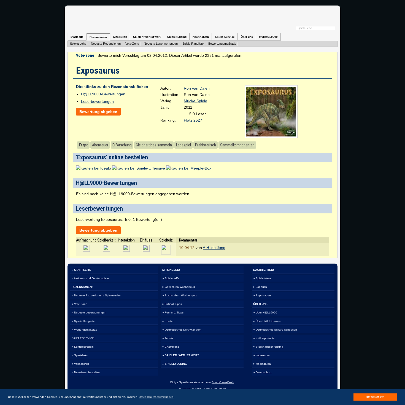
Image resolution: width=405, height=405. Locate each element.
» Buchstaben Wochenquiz (179, 295)
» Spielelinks (80, 355)
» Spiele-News (262, 278)
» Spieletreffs (170, 278)
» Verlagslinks (80, 363)
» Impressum (261, 355)
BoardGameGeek (223, 382)
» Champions (170, 346)
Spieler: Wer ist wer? (147, 36)
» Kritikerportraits (263, 338)
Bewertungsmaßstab (222, 43)
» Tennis (167, 338)
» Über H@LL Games (266, 321)
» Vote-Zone (79, 303)
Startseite (77, 36)
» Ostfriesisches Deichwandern (181, 329)
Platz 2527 (193, 120)
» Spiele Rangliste (83, 321)
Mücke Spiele (195, 101)
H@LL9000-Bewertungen (103, 94)
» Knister (168, 321)
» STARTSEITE (81, 269)
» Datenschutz (262, 372)
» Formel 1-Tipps (172, 312)
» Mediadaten (262, 363)
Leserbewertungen (97, 101)
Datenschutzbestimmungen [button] (156, 396)
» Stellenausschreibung (268, 346)
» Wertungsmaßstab (84, 329)
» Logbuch (260, 286)
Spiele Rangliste (193, 43)
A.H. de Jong (214, 247)
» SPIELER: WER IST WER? (180, 355)
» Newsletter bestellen (86, 372)
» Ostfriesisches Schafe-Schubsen (275, 329)
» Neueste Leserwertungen (89, 312)
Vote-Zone (132, 43)
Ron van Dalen (197, 88)
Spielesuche (78, 43)
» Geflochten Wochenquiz (178, 286)
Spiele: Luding (177, 36)
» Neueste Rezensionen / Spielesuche (96, 295)
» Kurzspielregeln (83, 346)
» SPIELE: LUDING (174, 363)
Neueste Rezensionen (106, 43)
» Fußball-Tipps (172, 303)
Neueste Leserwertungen (161, 43)
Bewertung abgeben (98, 111)
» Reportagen (262, 295)
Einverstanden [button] (375, 396)
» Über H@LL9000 (265, 312)
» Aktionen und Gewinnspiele (90, 278)
